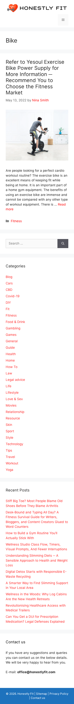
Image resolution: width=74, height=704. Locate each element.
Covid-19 (13, 296)
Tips (9, 450)
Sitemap (41, 693)
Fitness (16, 221)
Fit (7, 309)
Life (8, 386)
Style (9, 437)
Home (10, 360)
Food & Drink (15, 322)
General (12, 341)
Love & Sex (14, 399)
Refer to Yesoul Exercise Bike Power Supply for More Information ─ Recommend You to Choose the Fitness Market (35, 77)
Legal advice (15, 380)
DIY (8, 302)
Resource (13, 418)
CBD (9, 290)
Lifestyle (12, 392)
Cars (9, 283)
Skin (9, 425)
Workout (12, 463)
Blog (9, 277)
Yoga (9, 470)
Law (9, 373)
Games (11, 335)
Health (11, 354)
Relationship (15, 412)
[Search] (62, 243)
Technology (14, 444)
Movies (11, 405)
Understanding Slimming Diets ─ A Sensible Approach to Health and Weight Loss (37, 560)
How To (11, 367)
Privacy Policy (59, 693)
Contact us (38, 698)
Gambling (13, 328)
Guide (10, 347)
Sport (10, 431)
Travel (10, 457)
